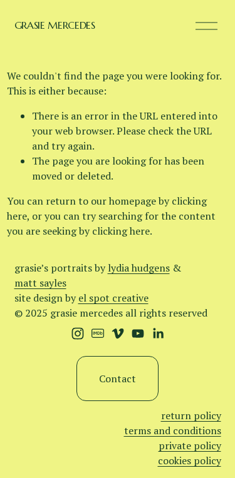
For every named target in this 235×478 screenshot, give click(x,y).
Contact (117, 378)
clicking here (121, 231)
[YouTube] (138, 333)
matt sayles (40, 283)
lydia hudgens (139, 268)
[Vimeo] (118, 333)
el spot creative (113, 298)
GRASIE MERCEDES (54, 25)
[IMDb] (97, 333)
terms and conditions (172, 430)
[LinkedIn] (158, 333)
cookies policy (189, 460)
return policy (191, 415)
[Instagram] (77, 333)
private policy (190, 445)
